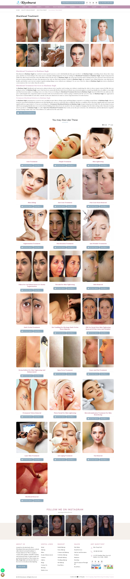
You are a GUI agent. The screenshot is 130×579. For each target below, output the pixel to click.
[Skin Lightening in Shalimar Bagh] (98, 143)
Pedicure (76, 555)
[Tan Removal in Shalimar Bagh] (98, 437)
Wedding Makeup (62, 560)
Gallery (94, 7)
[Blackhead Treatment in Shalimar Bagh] (27, 30)
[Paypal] (96, 566)
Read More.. (61, 565)
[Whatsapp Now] (3, 570)
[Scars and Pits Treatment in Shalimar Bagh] (98, 351)
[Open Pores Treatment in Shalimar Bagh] (65, 351)
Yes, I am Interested (27, 113)
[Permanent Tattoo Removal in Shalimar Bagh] (32, 394)
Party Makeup (61, 550)
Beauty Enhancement (59, 7)
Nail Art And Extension (80, 552)
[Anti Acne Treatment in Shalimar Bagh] (65, 184)
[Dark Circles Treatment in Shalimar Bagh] (32, 309)
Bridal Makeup (61, 547)
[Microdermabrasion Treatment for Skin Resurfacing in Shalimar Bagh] (98, 394)
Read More (37, 165)
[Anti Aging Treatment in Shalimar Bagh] (65, 437)
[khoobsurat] (32, 3)
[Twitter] (90, 2)
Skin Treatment (42, 10)
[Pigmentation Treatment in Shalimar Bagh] (32, 225)
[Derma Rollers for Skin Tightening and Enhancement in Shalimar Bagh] (32, 351)
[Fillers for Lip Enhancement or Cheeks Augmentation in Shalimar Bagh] (32, 266)
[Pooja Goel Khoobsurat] (24, 525)
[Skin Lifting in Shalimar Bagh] (32, 184)
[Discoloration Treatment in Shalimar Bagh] (65, 225)
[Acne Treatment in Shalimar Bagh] (32, 143)
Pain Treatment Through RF (81, 563)
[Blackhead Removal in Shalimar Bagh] (32, 478)
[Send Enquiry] (3, 575)
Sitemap (43, 567)
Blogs (42, 562)
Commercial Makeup (63, 552)
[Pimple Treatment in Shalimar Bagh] (65, 143)
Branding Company (109, 577)
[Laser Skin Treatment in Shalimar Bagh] (32, 437)
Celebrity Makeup (62, 555)
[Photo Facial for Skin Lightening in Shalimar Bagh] (65, 394)
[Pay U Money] (108, 566)
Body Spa (76, 560)
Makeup (39, 7)
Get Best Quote (27, 165)
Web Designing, (90, 577)
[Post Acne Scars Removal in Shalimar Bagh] (98, 184)
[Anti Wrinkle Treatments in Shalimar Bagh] (98, 225)
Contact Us (104, 7)
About (30, 7)
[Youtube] (93, 2)
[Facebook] (87, 2)
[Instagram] (96, 2)
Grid (105, 125)
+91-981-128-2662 (107, 2)
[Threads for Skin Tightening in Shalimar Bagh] (65, 266)
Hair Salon (77, 547)
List (112, 125)
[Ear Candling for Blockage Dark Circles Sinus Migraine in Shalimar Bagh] (65, 309)
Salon (47, 7)
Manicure (76, 557)
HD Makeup (61, 562)
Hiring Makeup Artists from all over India (73, 2)
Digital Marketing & (99, 577)
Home (23, 7)
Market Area (44, 570)
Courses (72, 7)
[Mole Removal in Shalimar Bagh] (98, 266)
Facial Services (78, 550)
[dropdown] (33, 7)
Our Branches (83, 7)
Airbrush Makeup (62, 557)
